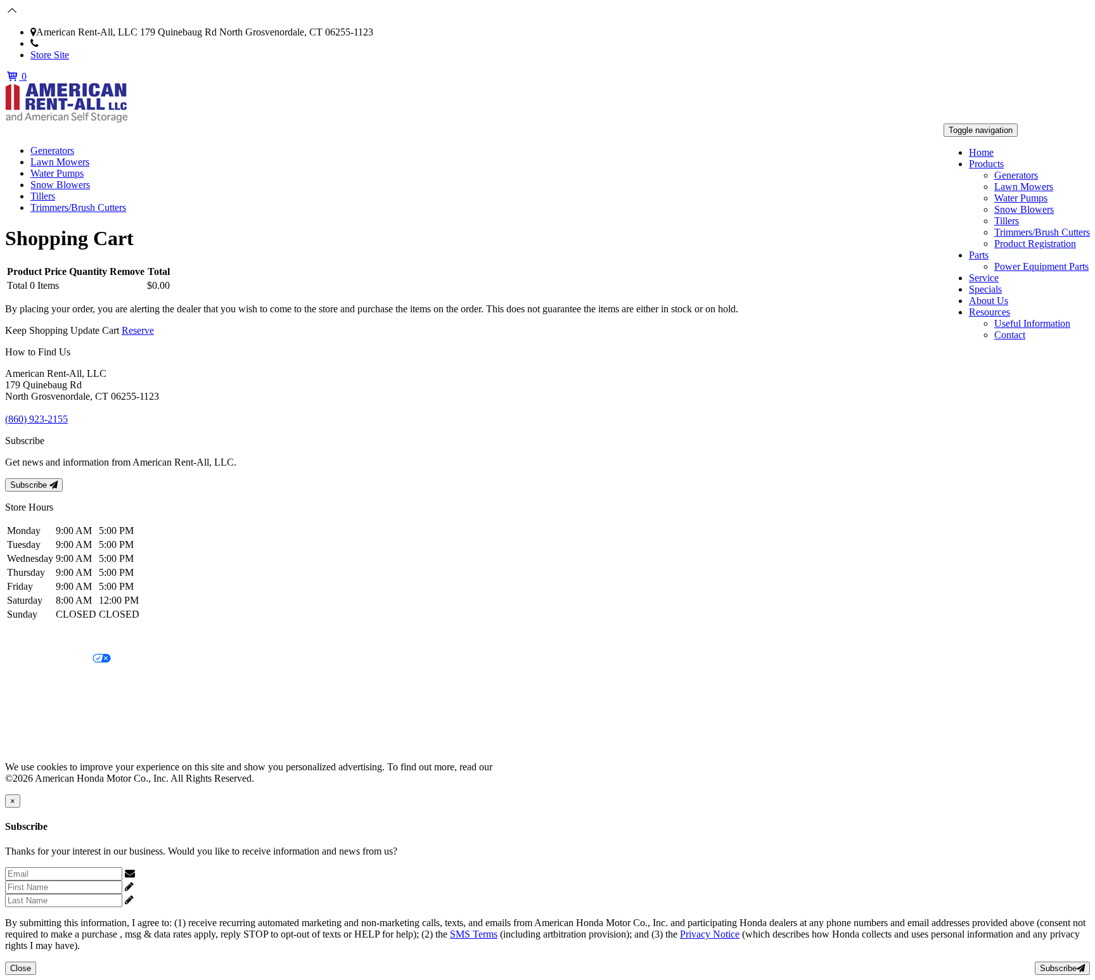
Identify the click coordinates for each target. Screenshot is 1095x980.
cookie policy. (523, 766)
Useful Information (1032, 323)
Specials (985, 289)
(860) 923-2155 (70, 43)
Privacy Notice (35, 637)
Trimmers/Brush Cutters (1042, 232)
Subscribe (29, 485)
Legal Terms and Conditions (61, 680)
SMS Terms (29, 702)
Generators (1016, 175)
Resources (989, 312)
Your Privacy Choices (49, 659)
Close (20, 968)
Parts (979, 255)
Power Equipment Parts (1041, 266)
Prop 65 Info (30, 723)
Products (986, 163)
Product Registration (1035, 243)
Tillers (1006, 220)
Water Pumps (1020, 198)
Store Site (49, 54)
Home (981, 152)
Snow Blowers (1024, 209)
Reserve (138, 330)
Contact (1009, 334)
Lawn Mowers (1023, 186)
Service (984, 277)
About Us (988, 300)
